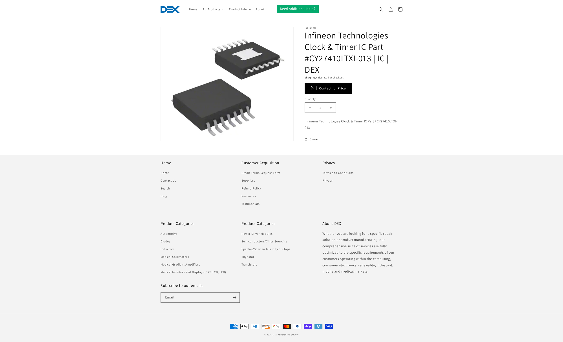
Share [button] (314, 139)
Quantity (310, 99)
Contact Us (168, 180)
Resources (248, 196)
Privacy (327, 180)
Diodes (165, 241)
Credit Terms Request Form (260, 173)
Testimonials (250, 204)
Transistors (249, 264)
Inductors (167, 249)
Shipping (310, 77)
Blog (164, 196)
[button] (213, 9)
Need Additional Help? (298, 8)
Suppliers (248, 180)
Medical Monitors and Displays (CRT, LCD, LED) (193, 272)
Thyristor (247, 257)
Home (165, 173)
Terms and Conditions (338, 173)
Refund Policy (251, 188)
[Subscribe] (234, 297)
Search (165, 188)
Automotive (169, 234)
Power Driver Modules (257, 234)
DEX (275, 334)
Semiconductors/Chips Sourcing (264, 241)
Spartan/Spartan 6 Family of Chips (265, 249)
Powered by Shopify (288, 334)
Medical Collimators (175, 257)
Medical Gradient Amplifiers (180, 264)
